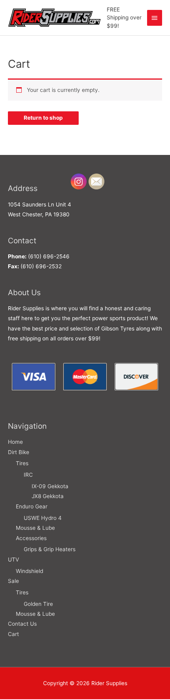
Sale (13, 581)
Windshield (29, 571)
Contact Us (22, 624)
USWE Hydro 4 (43, 518)
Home (15, 442)
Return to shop (43, 118)
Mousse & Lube (35, 528)
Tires (22, 463)
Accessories (31, 538)
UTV (13, 559)
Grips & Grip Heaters (50, 549)
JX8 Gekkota (48, 496)
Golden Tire (38, 604)
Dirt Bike (18, 452)
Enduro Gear (31, 506)
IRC (28, 475)
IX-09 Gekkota (50, 486)
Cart (13, 634)
